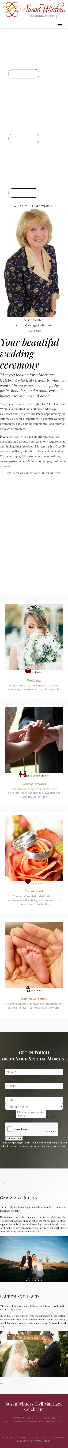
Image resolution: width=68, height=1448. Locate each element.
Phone (8, 1094)
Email (9, 1080)
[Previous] (0, 1383)
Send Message (14, 1138)
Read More (34, 331)
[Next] (2, 1383)
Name (9, 1066)
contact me (16, 436)
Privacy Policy (42, 1441)
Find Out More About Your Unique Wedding (34, 473)
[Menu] (60, 25)
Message (10, 1116)
